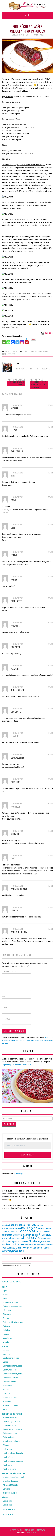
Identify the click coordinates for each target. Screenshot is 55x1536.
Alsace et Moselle (10, 1485)
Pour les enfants (10, 1417)
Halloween (12, 1238)
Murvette (15, 834)
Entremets (7, 1386)
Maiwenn (15, 668)
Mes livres (7, 1515)
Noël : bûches (8, 1457)
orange (38, 1241)
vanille (20, 1247)
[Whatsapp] (8, 341)
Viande (6, 1342)
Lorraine (6, 1489)
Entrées (6, 1294)
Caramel (5, 1231)
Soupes (6, 1334)
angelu (14, 579)
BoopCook (15, 647)
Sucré (5, 1346)
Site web (6, 1018)
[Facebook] (13, 341)
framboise (38, 351)
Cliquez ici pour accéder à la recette (16, 1065)
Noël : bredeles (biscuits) (13, 1453)
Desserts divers (9, 1382)
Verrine (28, 1247)
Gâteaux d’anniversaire (12, 1429)
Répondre (50, 405)
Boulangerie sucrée (11, 1358)
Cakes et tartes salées (12, 1306)
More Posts (21, 368)
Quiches (6, 1326)
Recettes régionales (13, 1473)
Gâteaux (6, 1394)
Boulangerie (29, 1228)
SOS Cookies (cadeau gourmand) (17, 383)
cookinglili (16, 711)
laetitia (14, 910)
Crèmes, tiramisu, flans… (13, 1374)
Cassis (25, 351)
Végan (5, 1497)
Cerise (18, 1232)
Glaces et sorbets (11, 351)
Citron (39, 1231)
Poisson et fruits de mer (13, 1322)
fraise (22, 1234)
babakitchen (17, 451)
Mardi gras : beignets (11, 1441)
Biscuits (6, 1350)
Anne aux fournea (19, 932)
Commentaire (9, 971)
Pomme (14, 555)
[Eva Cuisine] (27, 6)
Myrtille (4, 354)
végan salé (38, 1247)
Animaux (40, 1225)
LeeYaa (14, 429)
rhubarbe (49, 1245)
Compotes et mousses (12, 1366)
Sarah (14, 500)
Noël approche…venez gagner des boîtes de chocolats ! (38, 385)
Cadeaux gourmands (12, 1421)
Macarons (7, 1401)
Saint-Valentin (9, 1437)
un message (18, 1173)
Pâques (6, 1445)
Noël (9, 354)
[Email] (4, 341)
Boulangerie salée (10, 1302)
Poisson (10, 1244)
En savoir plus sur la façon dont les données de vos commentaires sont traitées (27, 1041)
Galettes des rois (10, 1433)
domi (13, 527)
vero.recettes (17, 757)
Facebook (45, 368)
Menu (27, 15)
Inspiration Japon (10, 1493)
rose (13, 354)
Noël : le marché (9, 1469)
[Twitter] (17, 341)
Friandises (7, 1390)
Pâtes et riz (8, 1314)
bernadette (16, 601)
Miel (42, 1238)
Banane (18, 1228)
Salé (4, 1287)
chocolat (31, 351)
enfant (16, 1235)
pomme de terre (31, 1245)
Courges (46, 1232)
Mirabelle (47, 1238)
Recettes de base (11, 1282)
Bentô (5, 1298)
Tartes (5, 1409)
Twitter (34, 368)
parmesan (46, 1242)
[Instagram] (22, 341)
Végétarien (7, 1338)
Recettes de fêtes (12, 1414)
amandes (30, 1224)
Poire (3, 1245)
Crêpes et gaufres (10, 1378)
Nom (4, 996)
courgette (7, 1234)
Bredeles (41, 1228)
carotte (12, 1232)
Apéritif (6, 1290)
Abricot (4, 1225)
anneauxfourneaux (20, 889)
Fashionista (22, 1532)
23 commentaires (38, 35)
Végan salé (7, 1501)
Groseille (46, 351)
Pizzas (6, 1318)
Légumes (7, 1310)
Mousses (7, 1241)
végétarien (15, 1250)
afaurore (15, 625)
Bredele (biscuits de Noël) (13, 1477)
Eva (27, 35)
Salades (6, 1330)
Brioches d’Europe (10, 1481)
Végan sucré (8, 1505)
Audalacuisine (17, 690)
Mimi (13, 475)
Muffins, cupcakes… (11, 1405)
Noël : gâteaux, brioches (13, 1461)
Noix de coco (23, 1241)
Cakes (5, 1362)
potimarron (42, 1245)
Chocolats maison (10, 1425)
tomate (11, 1247)
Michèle (14, 408)
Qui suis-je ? (8, 1509)
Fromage (45, 1235)
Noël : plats (7, 1465)
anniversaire (8, 1228)
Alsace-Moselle (15, 1224)
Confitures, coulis (10, 1370)
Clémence (15, 782)
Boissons (7, 1354)
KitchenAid (31, 1238)
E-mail (6, 1007)
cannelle (48, 1228)
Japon (20, 1238)
